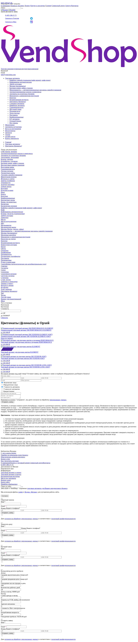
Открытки (4, 250)
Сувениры (5, 278)
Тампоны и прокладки (9, 281)
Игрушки (4, 188)
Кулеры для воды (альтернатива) (13, 214)
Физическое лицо (10, 383)
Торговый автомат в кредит (11, 474)
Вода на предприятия (13, 129)
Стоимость (5, 309)
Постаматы (13, 115)
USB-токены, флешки (9, 151)
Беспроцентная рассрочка (10, 476)
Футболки (4, 287)
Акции (7, 134)
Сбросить (4, 318)
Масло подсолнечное (8, 221)
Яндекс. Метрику (31, 492)
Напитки (12, 98)
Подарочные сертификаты (10, 256)
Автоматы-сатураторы (13, 127)
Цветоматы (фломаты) (17, 101)
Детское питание (7, 171)
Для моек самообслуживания (11, 175)
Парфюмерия (6, 252)
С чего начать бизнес (8, 453)
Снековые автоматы (16, 103)
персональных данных (58, 400)
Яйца (3, 301)
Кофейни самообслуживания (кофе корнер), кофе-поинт (30, 80)
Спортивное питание (8, 274)
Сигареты (4, 268)
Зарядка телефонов (8, 181)
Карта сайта (5, 482)
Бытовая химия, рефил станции (21, 88)
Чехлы (3, 295)
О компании (5, 6)
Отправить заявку (7, 402)
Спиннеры (5, 272)
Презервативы (6, 260)
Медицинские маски (8, 227)
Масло (3, 219)
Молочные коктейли (8, 235)
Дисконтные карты (8, 173)
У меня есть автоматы (12, 387)
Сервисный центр (58, 6)
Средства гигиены (7, 276)
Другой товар (6, 297)
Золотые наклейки (7, 184)
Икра (3, 192)
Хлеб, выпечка (6, 289)
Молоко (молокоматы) (17, 86)
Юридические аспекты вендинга (13, 457)
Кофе (3, 210)
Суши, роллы (6, 280)
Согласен (5, 496)
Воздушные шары (7, 167)
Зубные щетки (6, 186)
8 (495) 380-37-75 (10, 15)
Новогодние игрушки (9, 245)
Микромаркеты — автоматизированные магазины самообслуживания (35, 90)
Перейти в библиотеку (9, 484)
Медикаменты (6, 225)
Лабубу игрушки (15, 84)
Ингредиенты (10, 131)
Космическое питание (9, 206)
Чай (2, 293)
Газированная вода (16, 107)
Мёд (2, 223)
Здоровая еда (5, 183)
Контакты (74, 6)
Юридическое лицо (11, 385)
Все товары (13, 123)
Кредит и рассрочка (37, 6)
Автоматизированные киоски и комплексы (25, 92)
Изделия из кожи (7, 190)
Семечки (4, 266)
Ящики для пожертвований (11, 299)
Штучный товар (15, 109)
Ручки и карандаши (8, 262)
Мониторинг (10, 125)
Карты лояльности (12, 138)
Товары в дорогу (7, 283)
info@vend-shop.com (8, 75)
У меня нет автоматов (12, 389)
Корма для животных (8, 202)
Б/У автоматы (14, 119)
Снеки (3, 270)
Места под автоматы (8, 478)
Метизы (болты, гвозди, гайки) (12, 229)
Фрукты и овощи (7, 285)
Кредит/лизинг (8, 391)
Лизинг (27, 6)
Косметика (5, 204)
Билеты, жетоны (7, 159)
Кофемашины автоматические (20, 82)
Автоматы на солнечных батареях (21, 94)
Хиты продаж (14, 113)
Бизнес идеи (5, 459)
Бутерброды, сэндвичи (9, 161)
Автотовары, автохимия (10, 157)
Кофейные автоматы (17, 105)
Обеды (3, 248)
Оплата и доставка (17, 6)
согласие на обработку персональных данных (21, 519)
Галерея (48, 6)
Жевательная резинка (8, 177)
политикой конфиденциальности (63, 519)
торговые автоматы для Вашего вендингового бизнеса (47, 488)
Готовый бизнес (15, 121)
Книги (3, 194)
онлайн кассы (10, 136)
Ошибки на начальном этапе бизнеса (14, 455)
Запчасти (8, 133)
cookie (20, 492)
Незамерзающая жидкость (18, 100)
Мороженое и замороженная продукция (24, 96)
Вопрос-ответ (6, 480)
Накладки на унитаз (8, 239)
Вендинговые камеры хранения (12, 165)
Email (3, 506)
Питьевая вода (14, 111)
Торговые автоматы (12, 78)
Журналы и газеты (7, 179)
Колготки (4, 196)
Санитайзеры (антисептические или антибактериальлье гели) (23, 264)
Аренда (68, 6)
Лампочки (4, 217)
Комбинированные (16, 117)
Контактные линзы (8, 200)
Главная (8, 142)
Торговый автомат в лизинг (11, 472)
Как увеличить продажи (10, 461)
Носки (3, 247)
